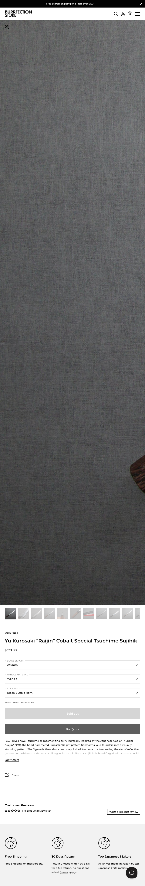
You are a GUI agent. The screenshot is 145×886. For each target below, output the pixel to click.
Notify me (72, 729)
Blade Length (15, 660)
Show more (12, 759)
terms (64, 872)
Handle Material (17, 674)
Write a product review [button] (123, 811)
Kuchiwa (12, 688)
